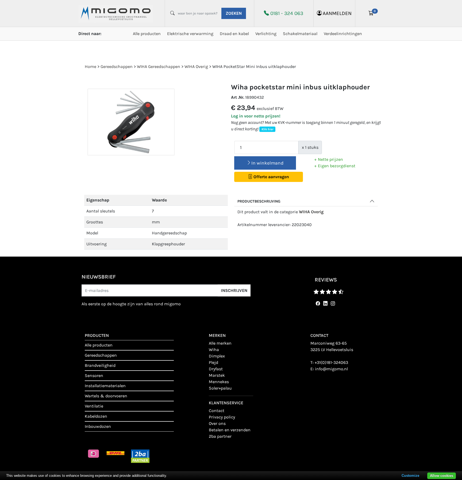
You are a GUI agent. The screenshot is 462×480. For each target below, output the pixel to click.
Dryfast (216, 368)
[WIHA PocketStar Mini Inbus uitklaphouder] (131, 122)
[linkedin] (324, 303)
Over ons (217, 423)
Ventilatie (94, 406)
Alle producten (147, 33)
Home (90, 66)
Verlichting (265, 33)
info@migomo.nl (331, 368)
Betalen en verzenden (230, 429)
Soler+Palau (220, 388)
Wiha (214, 349)
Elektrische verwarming (190, 33)
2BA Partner (220, 436)
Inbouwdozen (98, 426)
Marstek (217, 375)
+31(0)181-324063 (331, 362)
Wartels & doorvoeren (106, 395)
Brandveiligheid (100, 365)
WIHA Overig (311, 211)
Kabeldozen (96, 416)
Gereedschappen (101, 355)
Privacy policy (222, 417)
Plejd (213, 362)
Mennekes (219, 381)
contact (216, 410)
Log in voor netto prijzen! (255, 116)
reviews (326, 280)
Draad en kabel (234, 33)
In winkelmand (267, 163)
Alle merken (220, 343)
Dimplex (217, 356)
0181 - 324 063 (286, 13)
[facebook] (317, 303)
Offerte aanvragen (270, 176)
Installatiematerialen (105, 385)
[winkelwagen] (371, 13)
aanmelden (337, 13)
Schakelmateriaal (300, 33)
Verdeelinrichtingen (343, 33)
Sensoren (94, 375)
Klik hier (267, 129)
